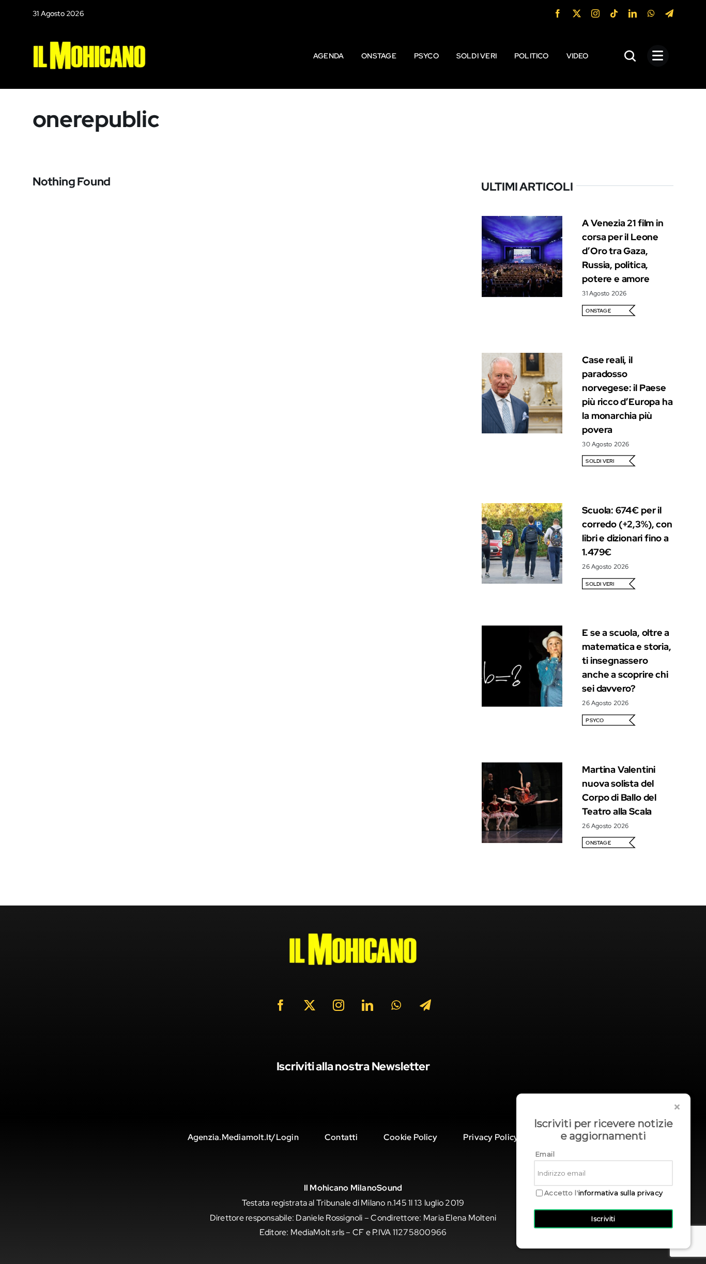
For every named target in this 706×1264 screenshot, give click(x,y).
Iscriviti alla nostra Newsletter (353, 1066)
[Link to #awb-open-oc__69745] (630, 56)
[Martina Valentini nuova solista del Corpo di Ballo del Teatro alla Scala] (522, 769)
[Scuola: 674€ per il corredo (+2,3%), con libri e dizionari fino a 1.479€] (522, 510)
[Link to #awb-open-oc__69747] (658, 56)
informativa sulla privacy (620, 1193)
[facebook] (558, 13)
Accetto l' (603, 1193)
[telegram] (669, 13)
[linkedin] (632, 13)
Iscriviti (603, 1218)
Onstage (598, 310)
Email (545, 1154)
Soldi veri (600, 461)
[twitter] (577, 13)
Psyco (595, 720)
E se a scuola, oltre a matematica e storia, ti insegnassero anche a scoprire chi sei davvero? (626, 660)
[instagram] (595, 13)
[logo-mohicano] (89, 43)
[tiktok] (614, 13)
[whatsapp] (651, 13)
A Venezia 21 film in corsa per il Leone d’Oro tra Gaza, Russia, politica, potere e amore (622, 251)
